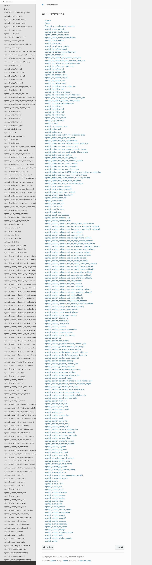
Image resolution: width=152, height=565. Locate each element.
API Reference (8, 2)
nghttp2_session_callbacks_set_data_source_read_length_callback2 (20, 263)
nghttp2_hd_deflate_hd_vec (14, 72)
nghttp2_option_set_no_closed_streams (18, 182)
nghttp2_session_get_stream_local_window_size (20, 461)
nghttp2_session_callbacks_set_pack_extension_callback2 (20, 323)
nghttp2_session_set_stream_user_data (18, 517)
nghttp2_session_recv (12, 489)
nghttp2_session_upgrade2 (14, 535)
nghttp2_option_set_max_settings (16, 171)
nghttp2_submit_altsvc (54, 484)
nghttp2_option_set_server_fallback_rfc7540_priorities (20, 200)
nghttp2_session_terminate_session (17, 524)
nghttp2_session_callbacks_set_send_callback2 (20, 348)
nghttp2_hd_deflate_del (12, 48)
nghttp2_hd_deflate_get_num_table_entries (19, 58)
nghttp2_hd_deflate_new (13, 79)
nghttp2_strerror (51, 481)
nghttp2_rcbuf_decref (12, 228)
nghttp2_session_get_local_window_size (18, 429)
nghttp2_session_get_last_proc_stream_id (19, 422)
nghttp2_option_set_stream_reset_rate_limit (20, 203)
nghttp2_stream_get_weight (56, 478)
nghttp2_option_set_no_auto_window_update (20, 178)
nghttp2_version (51, 541)
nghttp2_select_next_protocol (15, 245)
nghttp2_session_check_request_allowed (18, 365)
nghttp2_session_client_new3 (14, 380)
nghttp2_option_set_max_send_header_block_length (20, 168)
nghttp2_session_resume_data (15, 493)
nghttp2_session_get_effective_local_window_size (20, 404)
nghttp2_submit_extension (56, 492)
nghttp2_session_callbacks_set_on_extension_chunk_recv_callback (20, 284)
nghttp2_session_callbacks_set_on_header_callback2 (20, 302)
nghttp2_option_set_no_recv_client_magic (19, 189)
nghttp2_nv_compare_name (14, 136)
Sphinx (53, 561)
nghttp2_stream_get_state (55, 472)
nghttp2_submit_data (53, 487)
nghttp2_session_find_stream (14, 401)
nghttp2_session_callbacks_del (15, 249)
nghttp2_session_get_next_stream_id (17, 433)
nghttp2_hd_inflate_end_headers (16, 94)
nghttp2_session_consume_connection (18, 387)
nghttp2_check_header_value (14, 23)
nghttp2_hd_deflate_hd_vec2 (14, 76)
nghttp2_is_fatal (10, 132)
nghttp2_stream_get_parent (14, 556)
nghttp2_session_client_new (14, 372)
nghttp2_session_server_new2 (15, 503)
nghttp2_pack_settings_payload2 (16, 214)
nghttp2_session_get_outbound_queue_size (19, 436)
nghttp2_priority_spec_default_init (16, 221)
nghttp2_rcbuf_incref (11, 235)
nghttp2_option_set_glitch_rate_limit (17, 150)
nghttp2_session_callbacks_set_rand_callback (20, 327)
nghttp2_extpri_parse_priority (14, 37)
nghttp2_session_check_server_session (18, 369)
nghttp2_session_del (11, 397)
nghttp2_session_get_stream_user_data (18, 471)
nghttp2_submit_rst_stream (56, 527)
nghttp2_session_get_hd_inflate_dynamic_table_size (20, 418)
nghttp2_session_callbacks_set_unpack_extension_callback (20, 355)
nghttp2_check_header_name (14, 19)
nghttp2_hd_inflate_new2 (13, 125)
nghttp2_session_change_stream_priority (18, 362)
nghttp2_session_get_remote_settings (17, 440)
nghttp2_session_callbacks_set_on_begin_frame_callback (20, 274)
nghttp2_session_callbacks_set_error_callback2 (20, 270)
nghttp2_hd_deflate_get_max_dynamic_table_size (20, 55)
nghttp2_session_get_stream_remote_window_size (20, 468)
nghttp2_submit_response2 (56, 524)
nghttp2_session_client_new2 (14, 376)
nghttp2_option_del (11, 140)
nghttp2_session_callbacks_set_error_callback (20, 267)
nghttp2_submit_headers (55, 498)
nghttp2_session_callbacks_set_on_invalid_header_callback (20, 309)
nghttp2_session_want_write (14, 542)
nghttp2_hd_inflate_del (12, 90)
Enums (6, 9)
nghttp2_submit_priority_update (58, 510)
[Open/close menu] (1, 2)
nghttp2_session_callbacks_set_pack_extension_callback (20, 320)
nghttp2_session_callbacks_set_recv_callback (20, 330)
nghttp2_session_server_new (14, 500)
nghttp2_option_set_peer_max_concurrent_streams (20, 196)
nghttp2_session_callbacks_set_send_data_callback (20, 351)
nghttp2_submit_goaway (55, 495)
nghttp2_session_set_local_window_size (18, 510)
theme (65, 561)
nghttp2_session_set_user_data (15, 521)
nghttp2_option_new (11, 143)
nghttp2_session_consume (13, 383)
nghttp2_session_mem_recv (14, 475)
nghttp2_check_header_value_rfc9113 (18, 27)
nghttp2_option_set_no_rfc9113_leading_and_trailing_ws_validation (20, 192)
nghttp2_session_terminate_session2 (17, 528)
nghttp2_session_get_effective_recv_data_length (20, 408)
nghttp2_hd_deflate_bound (14, 41)
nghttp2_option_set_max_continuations (18, 154)
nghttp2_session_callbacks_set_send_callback (20, 344)
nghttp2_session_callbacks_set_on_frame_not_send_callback (20, 288)
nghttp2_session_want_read (14, 538)
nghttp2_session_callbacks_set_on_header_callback (20, 298)
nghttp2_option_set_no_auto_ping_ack (18, 175)
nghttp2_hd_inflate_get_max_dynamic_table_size (20, 101)
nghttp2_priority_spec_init (13, 224)
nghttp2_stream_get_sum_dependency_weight (64, 475)
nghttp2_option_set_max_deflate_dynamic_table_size (20, 157)
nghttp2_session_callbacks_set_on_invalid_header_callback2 (20, 313)
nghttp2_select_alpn (11, 242)
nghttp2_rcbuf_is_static (12, 238)
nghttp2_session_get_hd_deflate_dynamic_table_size (20, 415)
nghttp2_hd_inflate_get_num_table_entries (19, 104)
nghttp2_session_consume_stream (16, 390)
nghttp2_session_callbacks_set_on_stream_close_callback (20, 316)
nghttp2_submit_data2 (54, 490)
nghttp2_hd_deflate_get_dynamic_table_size (20, 51)
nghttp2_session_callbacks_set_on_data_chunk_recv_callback (20, 281)
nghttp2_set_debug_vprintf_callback (17, 546)
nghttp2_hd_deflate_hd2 (13, 69)
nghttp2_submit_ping (53, 504)
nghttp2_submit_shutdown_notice (59, 532)
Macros (7, 5)
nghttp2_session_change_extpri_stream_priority (20, 358)
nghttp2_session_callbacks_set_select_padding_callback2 (20, 341)
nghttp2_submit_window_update (58, 538)
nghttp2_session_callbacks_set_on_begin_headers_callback (20, 277)
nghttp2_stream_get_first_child (15, 549)
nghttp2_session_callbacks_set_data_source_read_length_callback (20, 260)
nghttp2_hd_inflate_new (13, 122)
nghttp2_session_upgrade (13, 531)
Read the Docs (85, 561)
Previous (49, 547)
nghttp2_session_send (12, 496)
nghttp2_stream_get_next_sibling (16, 553)
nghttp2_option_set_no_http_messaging (18, 185)
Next (119, 547)
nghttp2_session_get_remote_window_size (19, 443)
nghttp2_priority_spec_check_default (17, 217)
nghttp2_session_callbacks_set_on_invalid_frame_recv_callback (20, 305)
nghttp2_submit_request (55, 515)
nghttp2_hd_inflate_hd (12, 111)
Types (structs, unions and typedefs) (17, 12)
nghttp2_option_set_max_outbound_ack (18, 161)
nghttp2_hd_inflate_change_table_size (17, 87)
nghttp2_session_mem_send (14, 482)
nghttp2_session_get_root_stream (16, 447)
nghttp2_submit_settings (55, 530)
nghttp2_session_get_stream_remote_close (19, 464)
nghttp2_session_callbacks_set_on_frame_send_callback (20, 295)
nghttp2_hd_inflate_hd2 (12, 115)
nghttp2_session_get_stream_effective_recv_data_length (20, 454)
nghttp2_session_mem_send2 (14, 485)
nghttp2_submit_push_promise (57, 512)
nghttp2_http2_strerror (12, 129)
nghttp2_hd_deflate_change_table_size (18, 44)
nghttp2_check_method (12, 30)
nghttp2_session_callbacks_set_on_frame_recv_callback (20, 291)
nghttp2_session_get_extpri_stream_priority (19, 411)
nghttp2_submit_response (55, 521)
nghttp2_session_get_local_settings (16, 426)
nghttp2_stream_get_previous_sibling (17, 560)
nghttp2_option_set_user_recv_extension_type (20, 207)
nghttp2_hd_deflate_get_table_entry (17, 62)
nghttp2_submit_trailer (54, 535)
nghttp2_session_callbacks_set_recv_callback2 (20, 334)
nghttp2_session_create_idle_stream (17, 394)
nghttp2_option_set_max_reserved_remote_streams (20, 164)
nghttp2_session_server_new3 (15, 507)
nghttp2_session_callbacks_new (15, 252)
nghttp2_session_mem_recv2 (14, 478)
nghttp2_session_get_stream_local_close (18, 457)
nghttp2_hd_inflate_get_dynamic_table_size (19, 97)
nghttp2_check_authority (13, 16)
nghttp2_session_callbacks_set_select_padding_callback (20, 337)
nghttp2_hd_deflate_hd (12, 65)
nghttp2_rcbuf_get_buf (12, 231)
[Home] (43, 5)
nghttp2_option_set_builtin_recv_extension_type (20, 147)
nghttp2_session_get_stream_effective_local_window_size (20, 450)
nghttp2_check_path (11, 34)
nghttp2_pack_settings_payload (15, 210)
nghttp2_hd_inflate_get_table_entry (17, 108)
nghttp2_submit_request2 (55, 518)
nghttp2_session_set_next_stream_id (17, 514)
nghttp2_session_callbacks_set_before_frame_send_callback (20, 256)
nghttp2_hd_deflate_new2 (13, 83)
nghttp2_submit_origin (54, 501)
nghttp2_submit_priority (55, 507)
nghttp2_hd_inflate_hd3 (12, 118)
